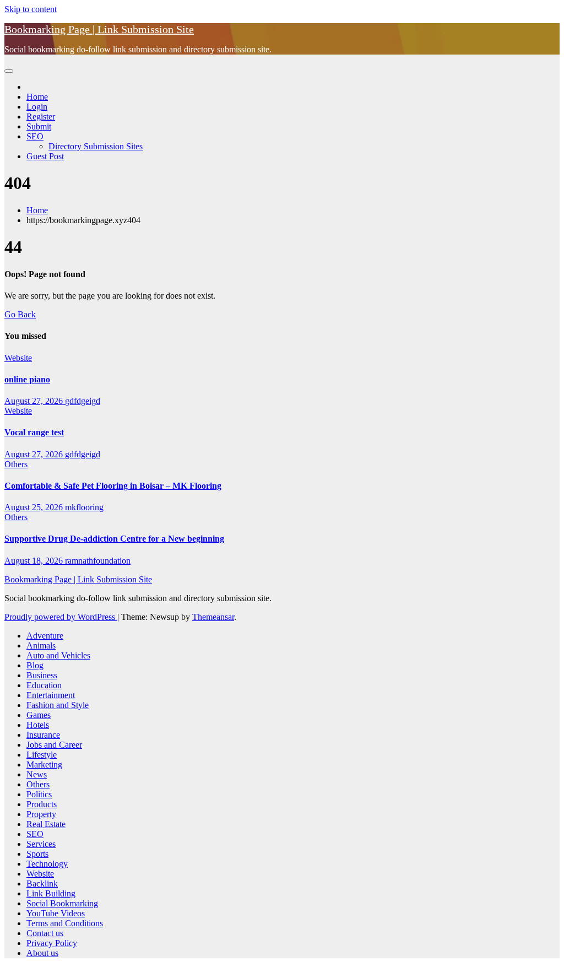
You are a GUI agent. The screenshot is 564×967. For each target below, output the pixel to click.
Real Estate (46, 824)
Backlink (42, 883)
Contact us (44, 933)
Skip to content (30, 9)
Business (41, 675)
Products (41, 804)
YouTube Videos (55, 913)
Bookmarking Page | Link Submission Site (99, 29)
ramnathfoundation (98, 560)
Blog (35, 665)
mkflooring (84, 507)
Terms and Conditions (64, 923)
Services (41, 844)
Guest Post (45, 156)
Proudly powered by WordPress (60, 617)
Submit (38, 126)
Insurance (43, 734)
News (36, 774)
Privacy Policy (51, 943)
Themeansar (213, 617)
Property (41, 814)
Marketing (44, 764)
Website (18, 358)
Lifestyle (41, 754)
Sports (37, 853)
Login (36, 106)
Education (44, 685)
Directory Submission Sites (95, 146)
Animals (41, 645)
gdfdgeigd (82, 401)
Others (16, 464)
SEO (35, 136)
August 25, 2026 (34, 507)
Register (40, 116)
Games (38, 715)
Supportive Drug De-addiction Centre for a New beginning (114, 538)
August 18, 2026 (34, 560)
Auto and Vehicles (58, 655)
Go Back (20, 314)
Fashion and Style (57, 705)
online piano (27, 379)
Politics (39, 794)
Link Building (50, 893)
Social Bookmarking (62, 903)
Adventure (44, 635)
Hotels (37, 725)
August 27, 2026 (34, 401)
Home (37, 96)
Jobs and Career (54, 744)
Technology (47, 863)
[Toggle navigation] (8, 71)
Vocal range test (34, 432)
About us (42, 953)
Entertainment (50, 695)
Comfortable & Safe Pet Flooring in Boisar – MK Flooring (112, 485)
